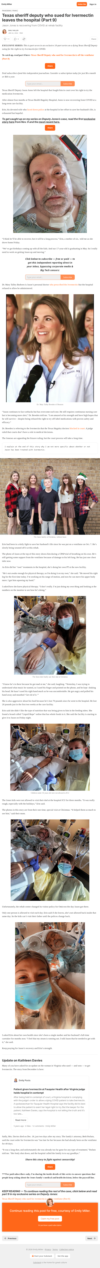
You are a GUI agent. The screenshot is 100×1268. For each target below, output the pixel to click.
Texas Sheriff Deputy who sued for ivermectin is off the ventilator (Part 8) (36, 1199)
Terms (55, 1249)
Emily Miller (13, 30)
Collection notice (66, 1249)
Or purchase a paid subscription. (50, 1225)
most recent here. (49, 121)
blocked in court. (78, 428)
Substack (37, 1262)
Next (89, 1238)
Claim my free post (50, 1218)
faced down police (36, 109)
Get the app (63, 1256)
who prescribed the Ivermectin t (64, 284)
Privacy (48, 1249)
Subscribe (82, 4)
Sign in (93, 4)
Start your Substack (43, 1256)
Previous (12, 1238)
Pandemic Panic (10, 10)
